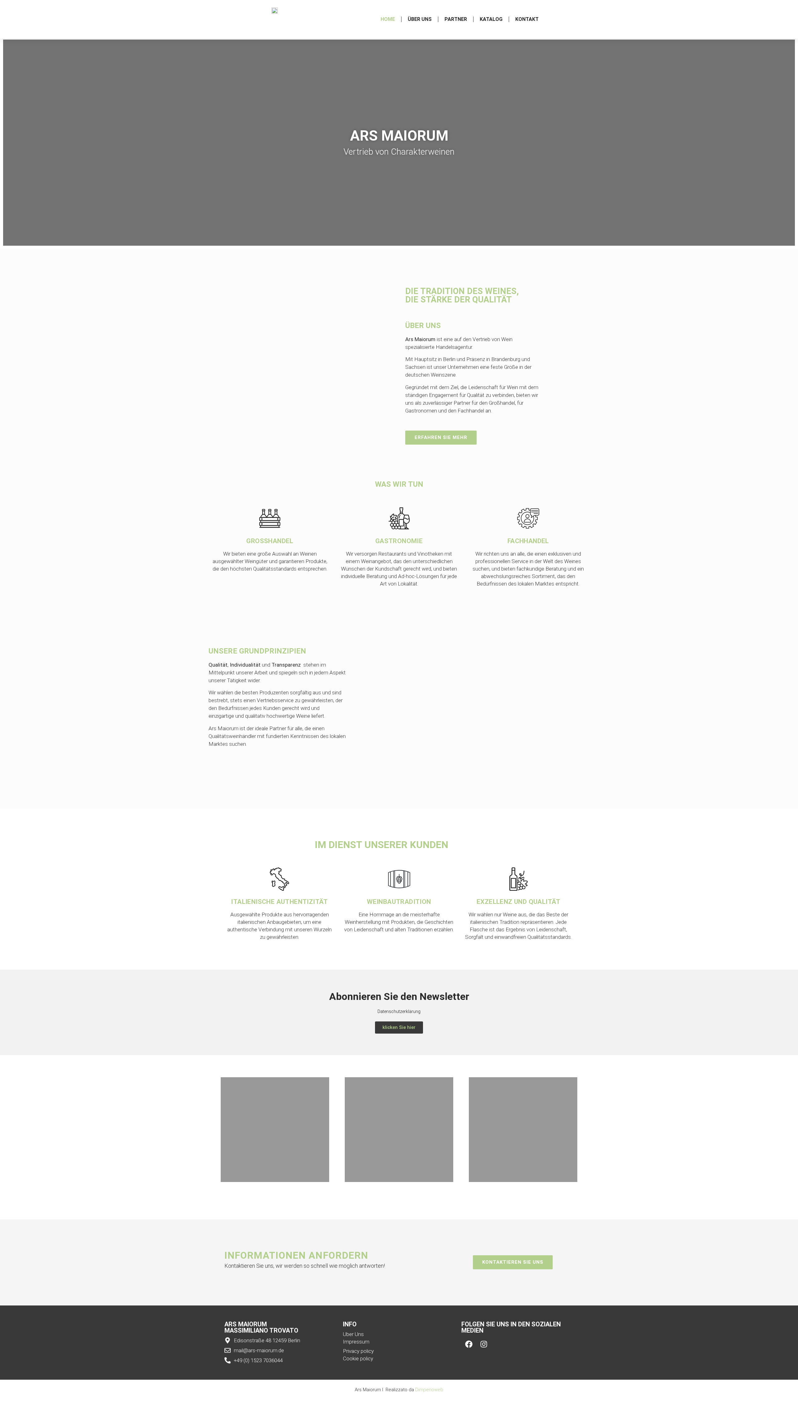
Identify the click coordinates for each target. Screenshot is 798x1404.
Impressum (356, 1342)
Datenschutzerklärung (399, 1011)
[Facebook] (468, 1344)
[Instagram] (483, 1344)
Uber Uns (353, 1334)
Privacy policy (358, 1351)
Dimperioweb (429, 1389)
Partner (456, 19)
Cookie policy (358, 1358)
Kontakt (527, 19)
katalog (491, 19)
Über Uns (420, 19)
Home (388, 19)
